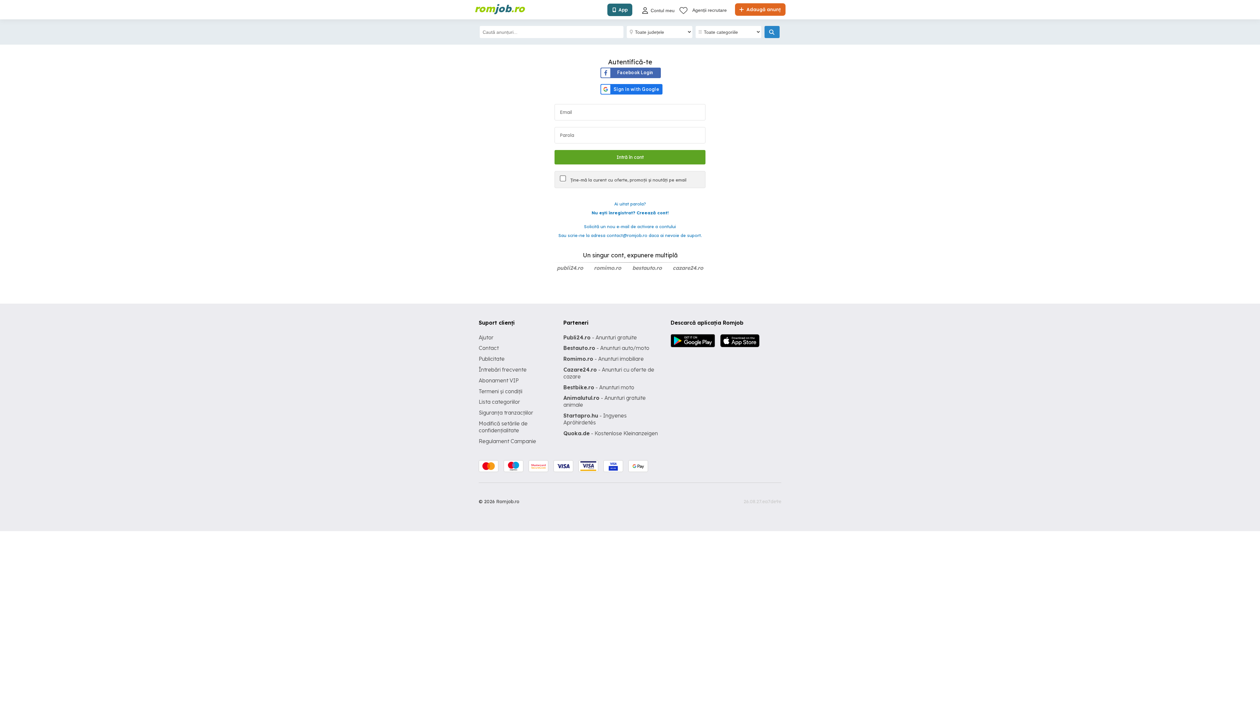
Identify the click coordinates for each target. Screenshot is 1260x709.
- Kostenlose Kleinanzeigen (610, 433)
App (623, 10)
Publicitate (492, 358)
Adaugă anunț (763, 9)
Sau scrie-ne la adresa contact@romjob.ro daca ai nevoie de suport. (630, 235)
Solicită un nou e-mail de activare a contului (630, 226)
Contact (489, 348)
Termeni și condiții (500, 391)
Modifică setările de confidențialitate (503, 427)
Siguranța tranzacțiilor (506, 412)
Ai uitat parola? (630, 203)
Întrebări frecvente (503, 369)
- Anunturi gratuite (600, 337)
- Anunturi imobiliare (603, 358)
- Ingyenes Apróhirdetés (595, 419)
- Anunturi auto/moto (606, 348)
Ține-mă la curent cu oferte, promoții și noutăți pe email (627, 180)
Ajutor (486, 337)
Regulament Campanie (507, 441)
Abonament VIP (499, 380)
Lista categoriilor (499, 401)
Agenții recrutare (709, 10)
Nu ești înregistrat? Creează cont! (630, 212)
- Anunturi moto (598, 387)
